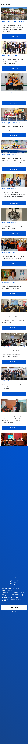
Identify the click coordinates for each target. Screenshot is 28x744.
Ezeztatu (14, 611)
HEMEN (3, 601)
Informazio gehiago (6, 597)
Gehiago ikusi (14, 36)
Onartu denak (14, 607)
